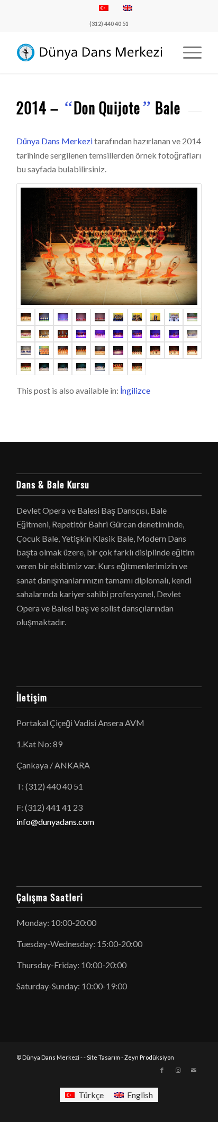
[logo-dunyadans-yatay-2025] (90, 52)
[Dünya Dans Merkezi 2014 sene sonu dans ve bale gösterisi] (109, 246)
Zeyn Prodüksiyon (149, 1057)
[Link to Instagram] (178, 1070)
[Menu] (187, 52)
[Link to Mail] (194, 1070)
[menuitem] (187, 52)
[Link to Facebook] (162, 1070)
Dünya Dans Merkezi (54, 141)
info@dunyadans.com (55, 822)
